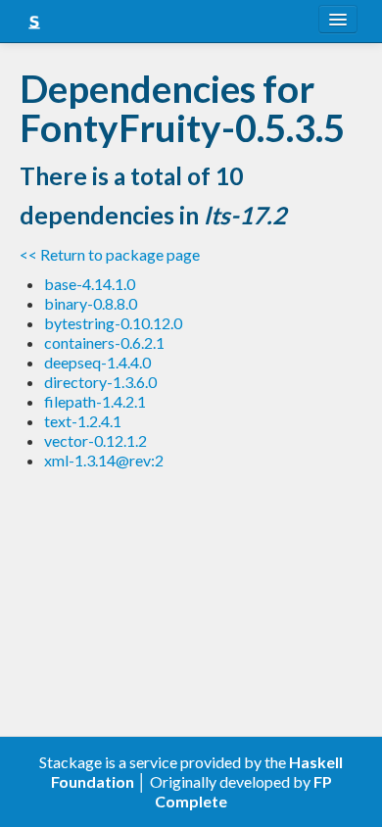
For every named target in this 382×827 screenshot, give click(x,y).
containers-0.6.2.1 (104, 342)
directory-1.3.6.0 (100, 381)
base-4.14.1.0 (89, 283)
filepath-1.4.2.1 (95, 401)
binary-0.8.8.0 (90, 303)
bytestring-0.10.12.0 (113, 323)
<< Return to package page (110, 254)
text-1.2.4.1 (82, 421)
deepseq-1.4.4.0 (97, 362)
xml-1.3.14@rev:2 (104, 460)
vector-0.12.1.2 (95, 440)
